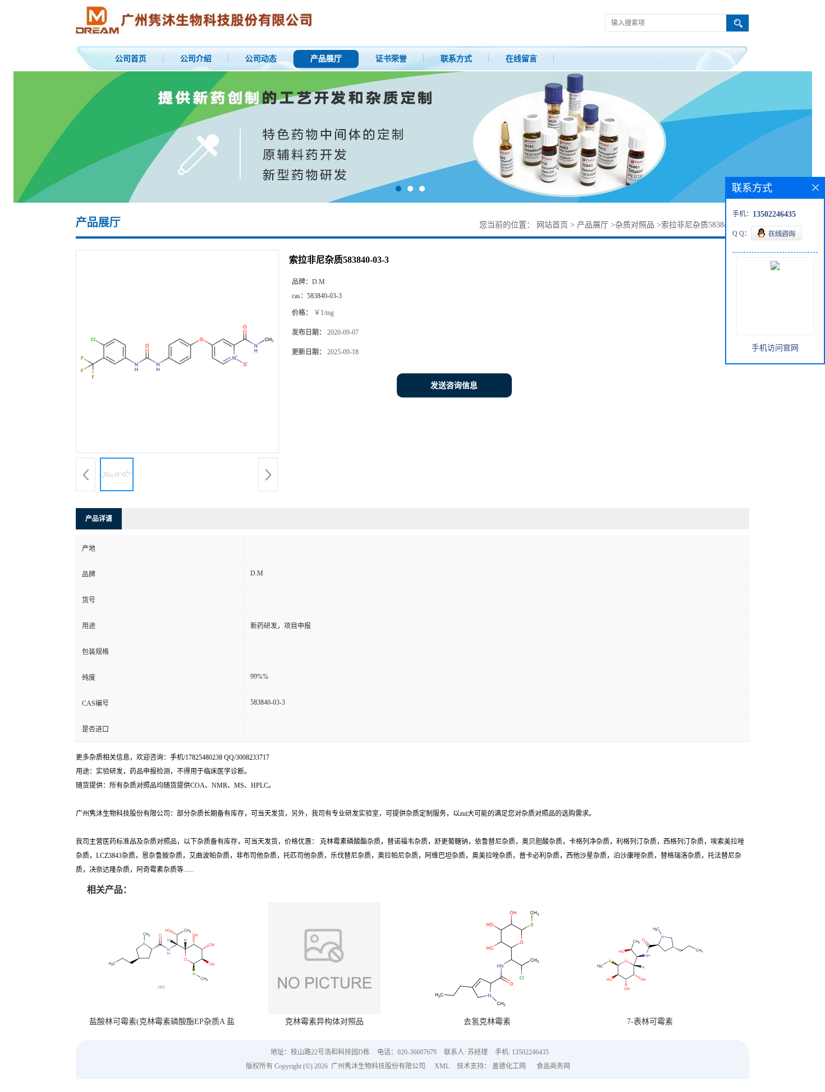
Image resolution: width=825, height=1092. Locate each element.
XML (442, 1066)
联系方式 (456, 58)
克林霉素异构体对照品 (324, 1021)
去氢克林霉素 (487, 1021)
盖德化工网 (509, 1066)
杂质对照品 (634, 225)
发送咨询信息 (454, 385)
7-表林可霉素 (650, 1021)
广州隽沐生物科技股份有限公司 (378, 1066)
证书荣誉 (391, 58)
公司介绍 (196, 58)
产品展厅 (326, 58)
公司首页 (130, 58)
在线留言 (521, 58)
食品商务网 (553, 1066)
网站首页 (552, 225)
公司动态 (261, 58)
